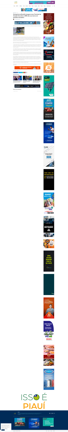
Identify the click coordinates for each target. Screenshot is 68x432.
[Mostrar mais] (27, 72)
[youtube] (52, 413)
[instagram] (54, 413)
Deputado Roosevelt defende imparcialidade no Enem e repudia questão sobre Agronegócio (37, 82)
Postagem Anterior (15, 91)
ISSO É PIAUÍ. (18, 70)
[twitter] (51, 413)
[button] (54, 6)
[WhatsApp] (23, 72)
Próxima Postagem (39, 91)
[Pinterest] (24, 72)
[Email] (25, 72)
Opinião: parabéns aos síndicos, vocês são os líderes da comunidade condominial (27, 82)
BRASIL (15, 70)
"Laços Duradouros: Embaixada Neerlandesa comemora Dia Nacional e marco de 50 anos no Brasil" (17, 82)
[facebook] (49, 413)
